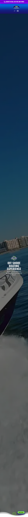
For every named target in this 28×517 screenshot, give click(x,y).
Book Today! (21, 512)
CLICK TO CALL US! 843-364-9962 (14, 2)
